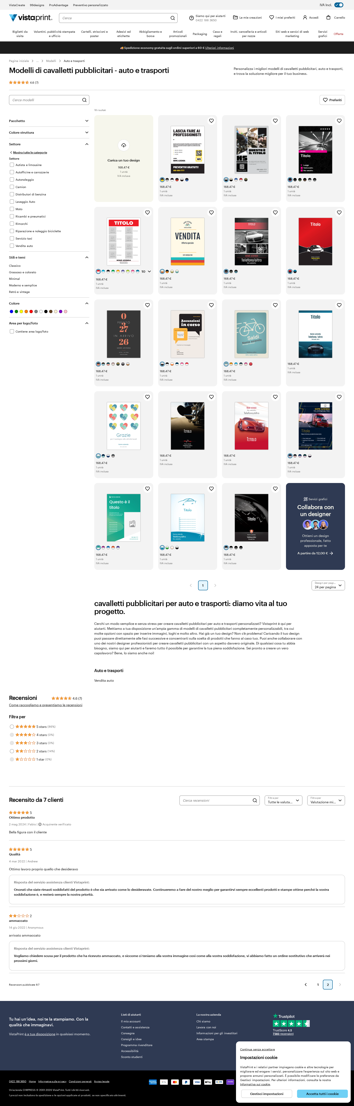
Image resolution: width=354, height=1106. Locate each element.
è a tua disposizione (40, 1034)
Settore (14, 144)
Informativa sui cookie (255, 1084)
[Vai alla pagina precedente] (306, 984)
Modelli (51, 61)
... (37, 61)
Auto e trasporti (74, 61)
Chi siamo (203, 1021)
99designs (37, 5)
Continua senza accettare (257, 1049)
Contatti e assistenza (135, 1027)
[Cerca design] (84, 100)
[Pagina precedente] (191, 585)
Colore (14, 303)
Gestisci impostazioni (266, 1094)
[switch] (334, 4)
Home (32, 1081)
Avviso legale (101, 1081)
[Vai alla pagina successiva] (340, 984)
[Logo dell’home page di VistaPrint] (30, 17)
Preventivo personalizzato (90, 5)
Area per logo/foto (23, 323)
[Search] (255, 800)
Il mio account (131, 1021)
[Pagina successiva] (215, 585)
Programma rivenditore (136, 1045)
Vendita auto (104, 680)
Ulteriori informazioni (219, 47)
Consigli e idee (131, 1039)
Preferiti (335, 100)
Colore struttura (21, 132)
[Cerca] (173, 18)
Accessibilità (130, 1051)
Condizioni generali (80, 1081)
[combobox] (115, 18)
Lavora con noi (206, 1027)
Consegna (128, 1033)
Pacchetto (17, 121)
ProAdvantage (58, 5)
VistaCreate (17, 5)
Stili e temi (17, 257)
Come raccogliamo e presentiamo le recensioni (45, 705)
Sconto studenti (132, 1057)
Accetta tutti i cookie (322, 1094)
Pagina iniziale (19, 61)
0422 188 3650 (17, 1081)
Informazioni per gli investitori (216, 1033)
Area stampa (205, 1039)
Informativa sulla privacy (52, 1081)
